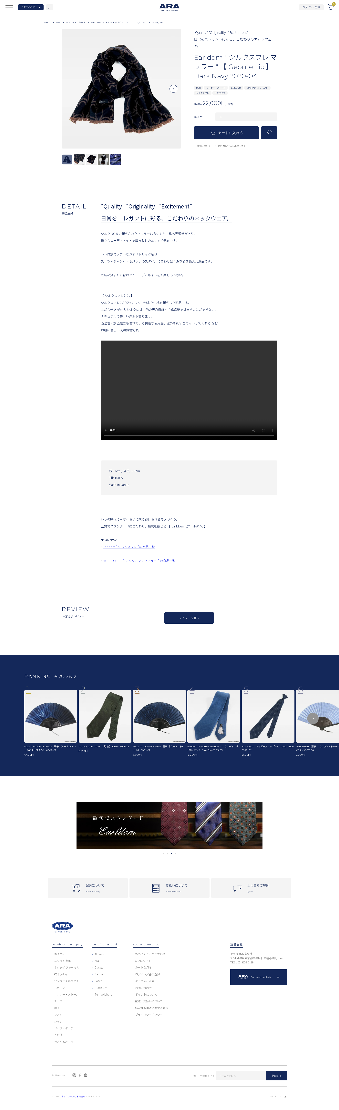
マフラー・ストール (75, 22)
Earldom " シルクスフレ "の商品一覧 (129, 546)
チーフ (58, 1001)
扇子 (57, 1008)
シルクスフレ (139, 22)
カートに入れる (230, 133)
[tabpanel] (169, 825)
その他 (58, 1035)
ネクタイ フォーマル (66, 967)
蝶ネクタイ (61, 974)
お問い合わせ (143, 988)
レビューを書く (189, 617)
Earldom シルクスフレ (117, 22)
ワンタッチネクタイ (66, 981)
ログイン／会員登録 (147, 974)
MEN (58, 22)
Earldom (100, 974)
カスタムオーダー (65, 1042)
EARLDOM (96, 22)
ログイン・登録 (311, 7)
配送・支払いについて (149, 1001)
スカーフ (59, 988)
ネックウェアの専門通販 (73, 1096)
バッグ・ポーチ (63, 1028)
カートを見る (143, 967)
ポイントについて (146, 994)
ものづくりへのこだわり (150, 954)
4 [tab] (175, 853)
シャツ (58, 1021)
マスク (58, 1015)
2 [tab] (167, 853)
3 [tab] (171, 853)
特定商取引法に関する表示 (151, 1008)
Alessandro (101, 954)
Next (173, 92)
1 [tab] (163, 853)
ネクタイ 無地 (62, 961)
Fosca (98, 981)
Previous (69, 92)
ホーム (47, 22)
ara (97, 961)
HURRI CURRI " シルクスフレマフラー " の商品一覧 (139, 560)
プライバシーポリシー (149, 1015)
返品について (204, 145)
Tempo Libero (103, 994)
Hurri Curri (101, 988)
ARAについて (143, 961)
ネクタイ (59, 954)
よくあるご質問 (144, 981)
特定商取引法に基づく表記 (232, 145)
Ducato (99, 967)
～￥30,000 (157, 22)
